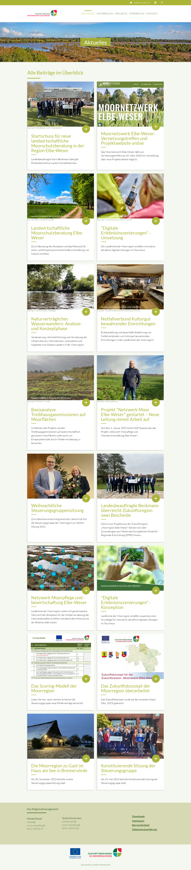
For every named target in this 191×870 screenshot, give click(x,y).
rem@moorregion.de (141, 2)
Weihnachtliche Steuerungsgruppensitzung (57, 508)
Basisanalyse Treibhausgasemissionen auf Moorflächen (58, 414)
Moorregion (104, 13)
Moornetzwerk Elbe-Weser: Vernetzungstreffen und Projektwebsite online (128, 138)
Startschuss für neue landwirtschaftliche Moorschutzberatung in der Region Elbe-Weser (57, 143)
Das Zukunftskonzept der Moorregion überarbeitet (125, 688)
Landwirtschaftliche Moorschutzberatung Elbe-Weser (57, 232)
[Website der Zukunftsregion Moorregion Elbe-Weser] (42, 14)
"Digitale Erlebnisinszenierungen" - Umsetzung (126, 232)
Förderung (136, 13)
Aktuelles (88, 13)
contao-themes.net (101, 864)
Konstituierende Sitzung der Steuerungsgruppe (128, 768)
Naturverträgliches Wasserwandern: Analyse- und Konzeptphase (56, 323)
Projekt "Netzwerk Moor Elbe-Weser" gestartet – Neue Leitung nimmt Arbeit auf (130, 414)
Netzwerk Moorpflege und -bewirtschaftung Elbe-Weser (59, 600)
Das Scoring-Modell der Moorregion (54, 688)
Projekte (121, 13)
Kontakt (152, 13)
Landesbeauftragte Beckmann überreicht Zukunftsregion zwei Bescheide (130, 510)
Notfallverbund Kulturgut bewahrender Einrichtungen (128, 321)
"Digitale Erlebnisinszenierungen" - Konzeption (126, 602)
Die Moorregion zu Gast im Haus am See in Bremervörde (59, 768)
